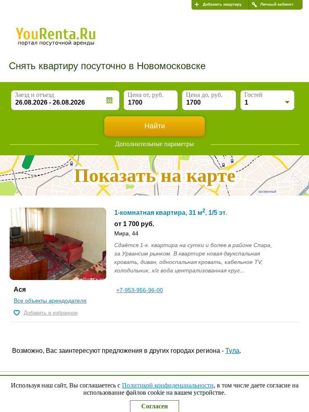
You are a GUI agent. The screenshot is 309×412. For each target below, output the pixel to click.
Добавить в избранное (51, 313)
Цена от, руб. (145, 94)
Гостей (253, 94)
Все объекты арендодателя (50, 300)
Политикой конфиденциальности (168, 385)
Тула (232, 350)
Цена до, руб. (204, 94)
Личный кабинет (277, 4)
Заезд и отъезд (34, 94)
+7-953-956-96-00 (139, 290)
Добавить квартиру (222, 4)
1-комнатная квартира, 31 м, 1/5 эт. (170, 212)
